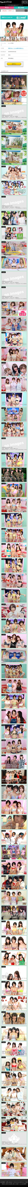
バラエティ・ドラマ (8, 10)
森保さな (21, 48)
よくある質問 (22, 1183)
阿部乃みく (10, 48)
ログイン (14, 64)
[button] (26, 22)
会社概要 (2, 1182)
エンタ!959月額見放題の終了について (14, 5)
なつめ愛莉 (16, 48)
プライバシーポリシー (19, 1182)
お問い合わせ (9, 1182)
